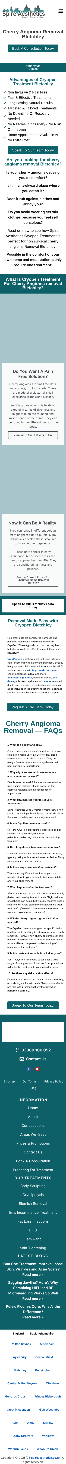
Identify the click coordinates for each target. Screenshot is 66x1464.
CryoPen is (14, 659)
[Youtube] (37, 1069)
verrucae (52, 670)
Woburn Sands (18, 1449)
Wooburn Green (47, 1449)
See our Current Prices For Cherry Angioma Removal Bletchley (33, 580)
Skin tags (13, 677)
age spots (26, 677)
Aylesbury (20, 1357)
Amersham (47, 1344)
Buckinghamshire (42, 1333)
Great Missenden (18, 1409)
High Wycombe (49, 1409)
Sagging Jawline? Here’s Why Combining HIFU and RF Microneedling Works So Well (33, 1287)
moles (47, 681)
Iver (15, 1422)
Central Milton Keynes (22, 1383)
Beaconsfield (44, 1357)
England (18, 1333)
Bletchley (20, 1370)
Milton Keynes (21, 1344)
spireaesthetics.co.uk (45, 1457)
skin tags (31, 670)
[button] (61, 11)
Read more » (33, 1274)
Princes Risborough (47, 1396)
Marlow (48, 1422)
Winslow (48, 1436)
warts (42, 670)
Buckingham (43, 1370)
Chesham (52, 1383)
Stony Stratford (22, 1436)
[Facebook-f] (29, 1069)
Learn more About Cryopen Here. (33, 435)
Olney (30, 1422)
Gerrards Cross (15, 1396)
